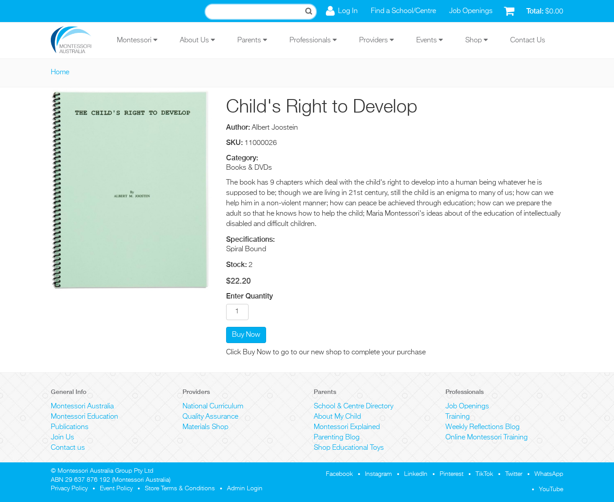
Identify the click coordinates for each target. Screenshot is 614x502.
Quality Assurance (210, 417)
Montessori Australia (82, 406)
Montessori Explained (347, 427)
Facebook (339, 474)
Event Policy (116, 488)
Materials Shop (205, 427)
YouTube (551, 489)
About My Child (337, 417)
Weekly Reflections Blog (482, 427)
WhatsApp (548, 474)
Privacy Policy (69, 488)
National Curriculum (212, 406)
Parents (250, 40)
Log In (348, 11)
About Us (195, 40)
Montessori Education (84, 417)
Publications (70, 427)
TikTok (484, 474)
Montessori (135, 40)
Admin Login (245, 488)
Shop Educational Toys (349, 448)
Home (60, 72)
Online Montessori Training (486, 437)
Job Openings (471, 11)
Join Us (62, 437)
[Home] (78, 41)
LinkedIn (415, 474)
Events (427, 40)
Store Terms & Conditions (180, 488)
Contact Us (527, 40)
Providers (374, 40)
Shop (474, 40)
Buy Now (246, 335)
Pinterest (451, 474)
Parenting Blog (337, 437)
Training (457, 417)
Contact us (68, 448)
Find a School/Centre (403, 11)
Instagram (378, 474)
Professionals (311, 40)
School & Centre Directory (353, 406)
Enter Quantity (249, 296)
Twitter (513, 474)
